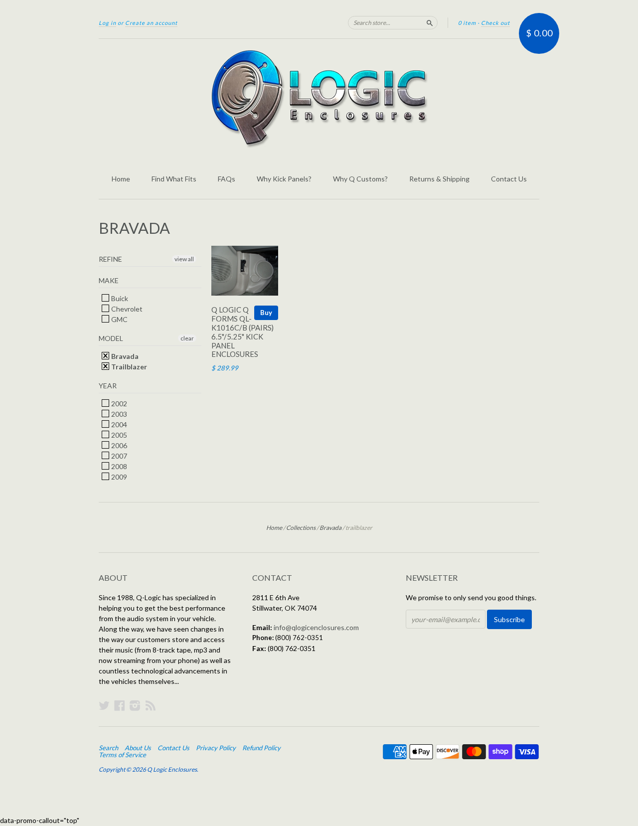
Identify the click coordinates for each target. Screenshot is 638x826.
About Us (138, 747)
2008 (118, 466)
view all (184, 259)
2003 (118, 414)
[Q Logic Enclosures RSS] (150, 705)
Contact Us (509, 178)
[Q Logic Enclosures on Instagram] (135, 705)
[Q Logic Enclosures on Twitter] (104, 705)
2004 (118, 424)
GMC (119, 319)
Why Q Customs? (360, 178)
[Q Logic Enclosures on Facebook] (119, 705)
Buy (266, 313)
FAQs (226, 178)
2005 (118, 435)
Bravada (124, 356)
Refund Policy (261, 747)
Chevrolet (126, 309)
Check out (495, 22)
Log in (107, 22)
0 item (467, 22)
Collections (301, 527)
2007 (118, 456)
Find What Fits (174, 178)
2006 (118, 445)
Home (121, 178)
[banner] (319, 99)
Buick (119, 298)
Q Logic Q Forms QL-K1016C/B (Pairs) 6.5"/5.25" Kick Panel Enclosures (242, 331)
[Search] (430, 22)
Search (108, 747)
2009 (118, 477)
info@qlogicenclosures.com (316, 627)
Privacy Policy (216, 747)
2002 (118, 403)
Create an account (151, 22)
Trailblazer (128, 366)
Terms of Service (122, 754)
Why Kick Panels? (284, 178)
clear (187, 338)
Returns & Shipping (439, 178)
